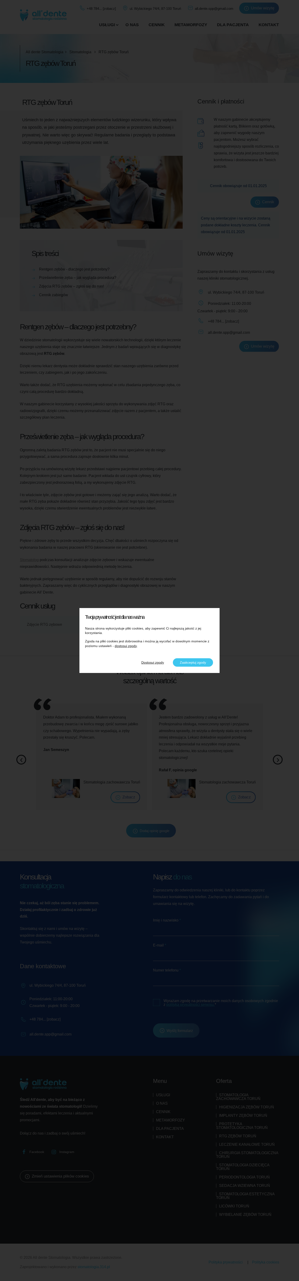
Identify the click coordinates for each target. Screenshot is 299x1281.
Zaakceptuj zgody (193, 662)
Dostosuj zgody (152, 662)
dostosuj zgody (126, 646)
